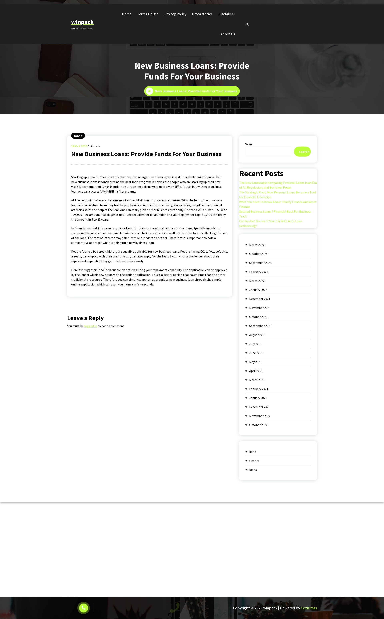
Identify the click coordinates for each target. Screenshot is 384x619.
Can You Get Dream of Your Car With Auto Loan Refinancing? (270, 223)
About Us (228, 34)
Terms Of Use (148, 14)
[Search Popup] (247, 24)
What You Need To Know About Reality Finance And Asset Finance (278, 204)
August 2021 (257, 335)
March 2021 (257, 380)
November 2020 (260, 416)
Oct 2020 (79, 146)
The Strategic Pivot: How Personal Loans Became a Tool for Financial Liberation (277, 194)
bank (252, 452)
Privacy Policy (175, 14)
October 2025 (258, 254)
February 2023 (258, 272)
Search (249, 144)
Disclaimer (226, 14)
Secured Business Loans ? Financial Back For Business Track (275, 213)
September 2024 (260, 263)
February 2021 (258, 389)
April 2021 (256, 371)
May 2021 (255, 362)
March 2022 (257, 281)
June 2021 (256, 353)
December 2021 (259, 299)
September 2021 (260, 326)
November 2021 (260, 308)
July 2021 (255, 344)
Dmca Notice (202, 14)
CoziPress (309, 607)
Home (126, 14)
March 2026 (257, 245)
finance (254, 461)
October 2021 (258, 317)
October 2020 (258, 425)
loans (78, 136)
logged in (90, 326)
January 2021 (258, 398)
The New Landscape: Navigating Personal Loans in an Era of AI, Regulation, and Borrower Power (278, 185)
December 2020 (259, 407)
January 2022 (258, 290)
